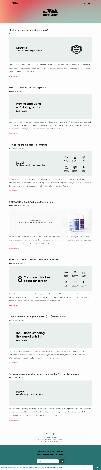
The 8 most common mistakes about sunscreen (34, 259)
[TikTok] (54, 433)
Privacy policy (58, 439)
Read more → (14, 76)
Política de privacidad (45, 439)
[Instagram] (50, 433)
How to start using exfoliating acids (27, 87)
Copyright (43, 441)
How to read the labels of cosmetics (28, 145)
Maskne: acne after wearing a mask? (28, 30)
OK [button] (97, 467)
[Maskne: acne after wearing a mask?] (50, 49)
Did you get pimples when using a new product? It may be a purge (44, 374)
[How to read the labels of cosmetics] (50, 163)
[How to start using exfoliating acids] (50, 106)
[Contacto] (47, 433)
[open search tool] (84, 3)
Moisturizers (25, 206)
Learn (23, 34)
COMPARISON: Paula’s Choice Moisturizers (31, 202)
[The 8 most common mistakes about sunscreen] (50, 278)
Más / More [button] (60, 467)
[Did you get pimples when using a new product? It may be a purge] (50, 393)
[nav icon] (89, 3)
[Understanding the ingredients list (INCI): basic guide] (50, 335)
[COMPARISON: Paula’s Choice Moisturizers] (50, 221)
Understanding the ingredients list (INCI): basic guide (37, 316)
